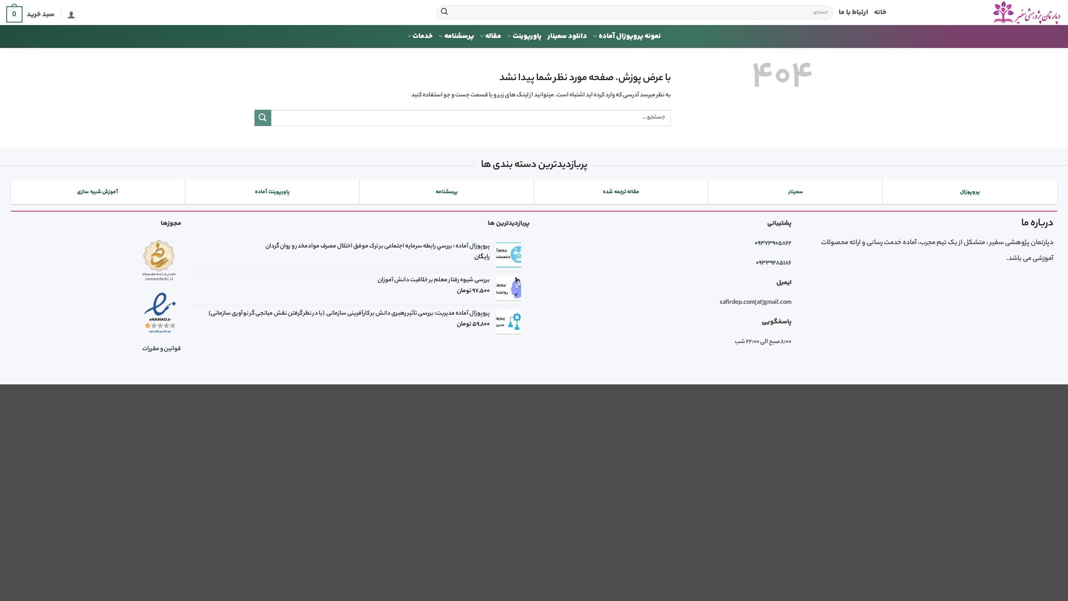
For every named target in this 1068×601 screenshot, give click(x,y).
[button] (71, 14)
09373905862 (773, 244)
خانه (880, 12)
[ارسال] (444, 12)
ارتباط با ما (853, 12)
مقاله (493, 36)
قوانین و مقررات (161, 349)
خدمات (423, 36)
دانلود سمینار (567, 36)
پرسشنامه (459, 36)
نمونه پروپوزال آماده (630, 36)
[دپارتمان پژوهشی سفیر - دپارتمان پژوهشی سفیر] (980, 13)
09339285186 (773, 263)
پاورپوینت (527, 36)
